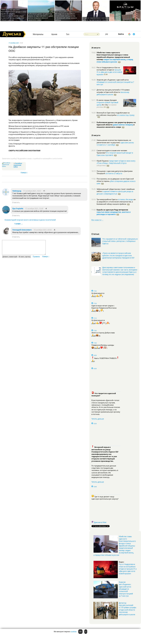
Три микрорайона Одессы (107, 199)
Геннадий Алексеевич (22, 230)
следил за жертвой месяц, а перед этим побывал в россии (115, 60)
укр (106, 34)
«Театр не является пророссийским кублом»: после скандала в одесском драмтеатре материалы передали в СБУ (118, 255)
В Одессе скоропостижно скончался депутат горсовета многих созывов (95, 19)
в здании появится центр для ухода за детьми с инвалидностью (115, 192)
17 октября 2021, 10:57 (32, 191)
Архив (54, 34)
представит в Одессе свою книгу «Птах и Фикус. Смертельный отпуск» (116, 162)
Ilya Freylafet (17, 208)
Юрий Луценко (103, 161)
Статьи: (95, 233)
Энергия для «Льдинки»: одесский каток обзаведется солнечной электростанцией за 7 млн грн (126, 589)
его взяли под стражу (125, 115)
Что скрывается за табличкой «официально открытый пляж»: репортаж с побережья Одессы (120, 241)
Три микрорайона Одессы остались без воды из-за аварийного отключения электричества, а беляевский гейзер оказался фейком (68, 16)
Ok (80, 631)
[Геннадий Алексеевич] (6, 234)
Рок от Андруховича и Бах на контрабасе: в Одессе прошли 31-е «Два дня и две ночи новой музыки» (128, 569)
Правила (36, 256)
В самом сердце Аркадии (107, 100)
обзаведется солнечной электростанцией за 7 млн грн (115, 83)
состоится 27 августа (113, 173)
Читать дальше (97, 419)
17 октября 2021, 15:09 (34, 208)
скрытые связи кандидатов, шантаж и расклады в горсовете (114, 213)
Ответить (16, 202)
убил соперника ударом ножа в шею (116, 182)
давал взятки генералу (123, 125)
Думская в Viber (100, 522)
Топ (67, 34)
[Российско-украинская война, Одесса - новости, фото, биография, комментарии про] (7, 166)
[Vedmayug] (6, 195)
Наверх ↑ (24, 172)
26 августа (95, 48)
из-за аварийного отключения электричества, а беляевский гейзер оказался (116, 201)
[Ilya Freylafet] (6, 213)
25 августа (95, 135)
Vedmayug (17, 191)
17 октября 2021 (14, 43)
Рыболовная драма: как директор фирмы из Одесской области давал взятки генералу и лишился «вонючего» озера (40, 17)
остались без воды (125, 199)
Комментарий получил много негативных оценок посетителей (30, 220)
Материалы (38, 34)
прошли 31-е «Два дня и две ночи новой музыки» (109, 72)
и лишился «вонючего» (116, 126)
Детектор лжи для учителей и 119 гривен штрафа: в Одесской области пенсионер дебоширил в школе (127, 609)
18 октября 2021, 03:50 (43, 230)
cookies (74, 631)
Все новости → (97, 220)
